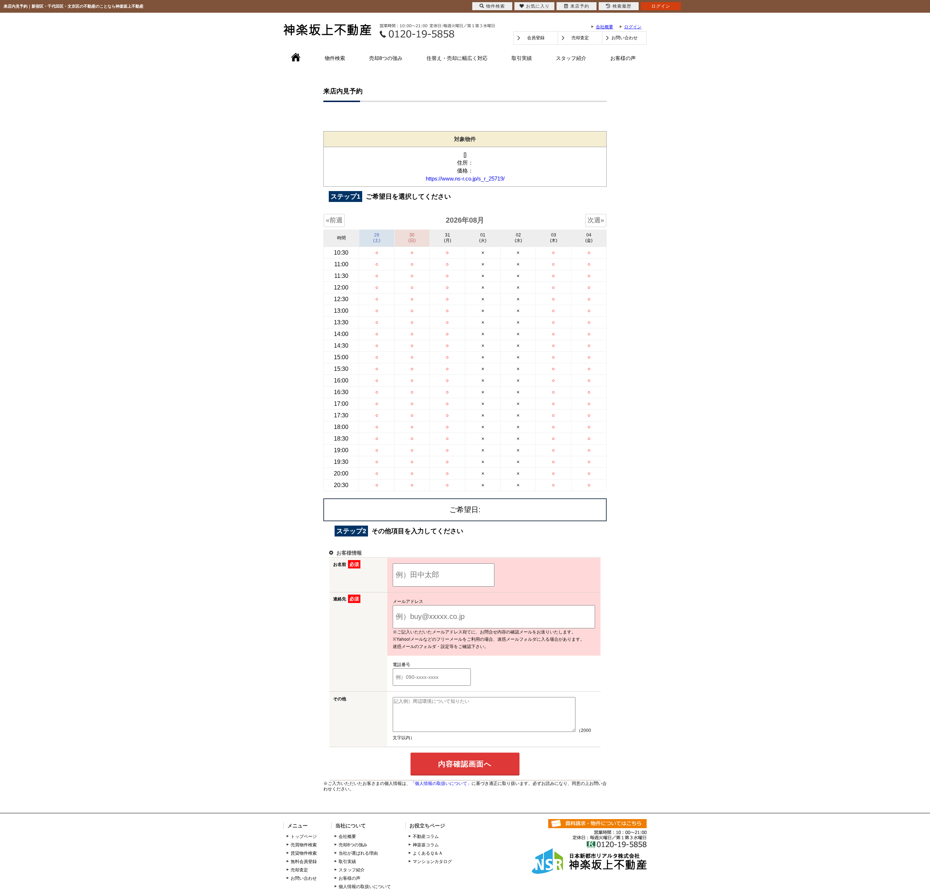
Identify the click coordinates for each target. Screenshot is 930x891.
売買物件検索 (304, 844)
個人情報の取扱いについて (365, 886)
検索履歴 (621, 6)
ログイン (633, 26)
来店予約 (579, 6)
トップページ (304, 836)
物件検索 (335, 58)
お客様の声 (623, 58)
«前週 (334, 220)
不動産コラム (426, 836)
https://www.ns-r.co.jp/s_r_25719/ (465, 178)
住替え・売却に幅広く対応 (457, 58)
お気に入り (538, 6)
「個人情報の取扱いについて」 (441, 783)
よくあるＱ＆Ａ (428, 853)
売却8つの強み (386, 58)
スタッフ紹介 (571, 58)
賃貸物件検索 (304, 853)
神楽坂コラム (426, 844)
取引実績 (522, 58)
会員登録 (536, 37)
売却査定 (580, 37)
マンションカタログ (432, 861)
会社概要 (604, 26)
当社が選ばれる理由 (358, 853)
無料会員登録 (304, 861)
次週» (595, 220)
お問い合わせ (624, 37)
